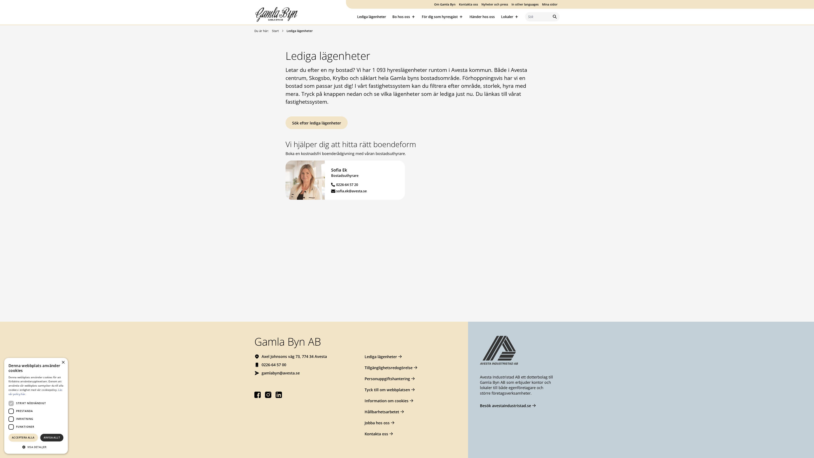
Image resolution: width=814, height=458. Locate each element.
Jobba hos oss (377, 422)
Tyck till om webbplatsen (387, 389)
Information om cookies (386, 400)
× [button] (63, 362)
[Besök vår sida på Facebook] (257, 395)
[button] (36, 447)
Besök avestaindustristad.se (505, 405)
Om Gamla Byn (445, 4)
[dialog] (36, 406)
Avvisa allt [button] (52, 437)
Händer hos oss (482, 16)
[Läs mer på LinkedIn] (279, 395)
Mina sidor (550, 4)
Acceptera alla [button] (23, 437)
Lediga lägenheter (371, 16)
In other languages (525, 4)
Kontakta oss (468, 4)
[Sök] (554, 17)
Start (275, 31)
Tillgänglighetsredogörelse (389, 367)
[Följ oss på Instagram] (268, 395)
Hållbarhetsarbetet (382, 411)
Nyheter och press (494, 4)
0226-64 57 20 (347, 184)
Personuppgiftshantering (387, 378)
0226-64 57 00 (274, 364)
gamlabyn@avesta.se (281, 373)
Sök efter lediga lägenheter (316, 123)
